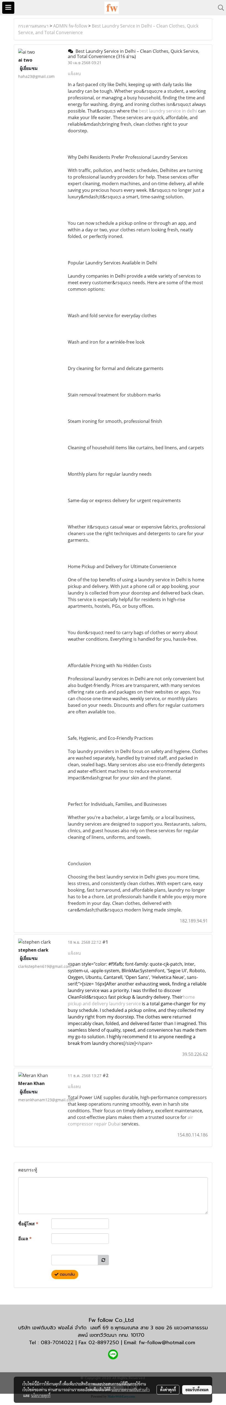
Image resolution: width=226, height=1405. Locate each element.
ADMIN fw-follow (70, 26)
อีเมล (25, 1239)
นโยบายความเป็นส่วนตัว (130, 1389)
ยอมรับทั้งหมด (197, 1389)
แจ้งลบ (74, 73)
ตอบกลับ (66, 1274)
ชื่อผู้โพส (28, 1224)
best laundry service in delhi (168, 111)
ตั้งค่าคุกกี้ (168, 1389)
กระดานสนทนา (33, 26)
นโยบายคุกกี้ (40, 1395)
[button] (219, 8)
